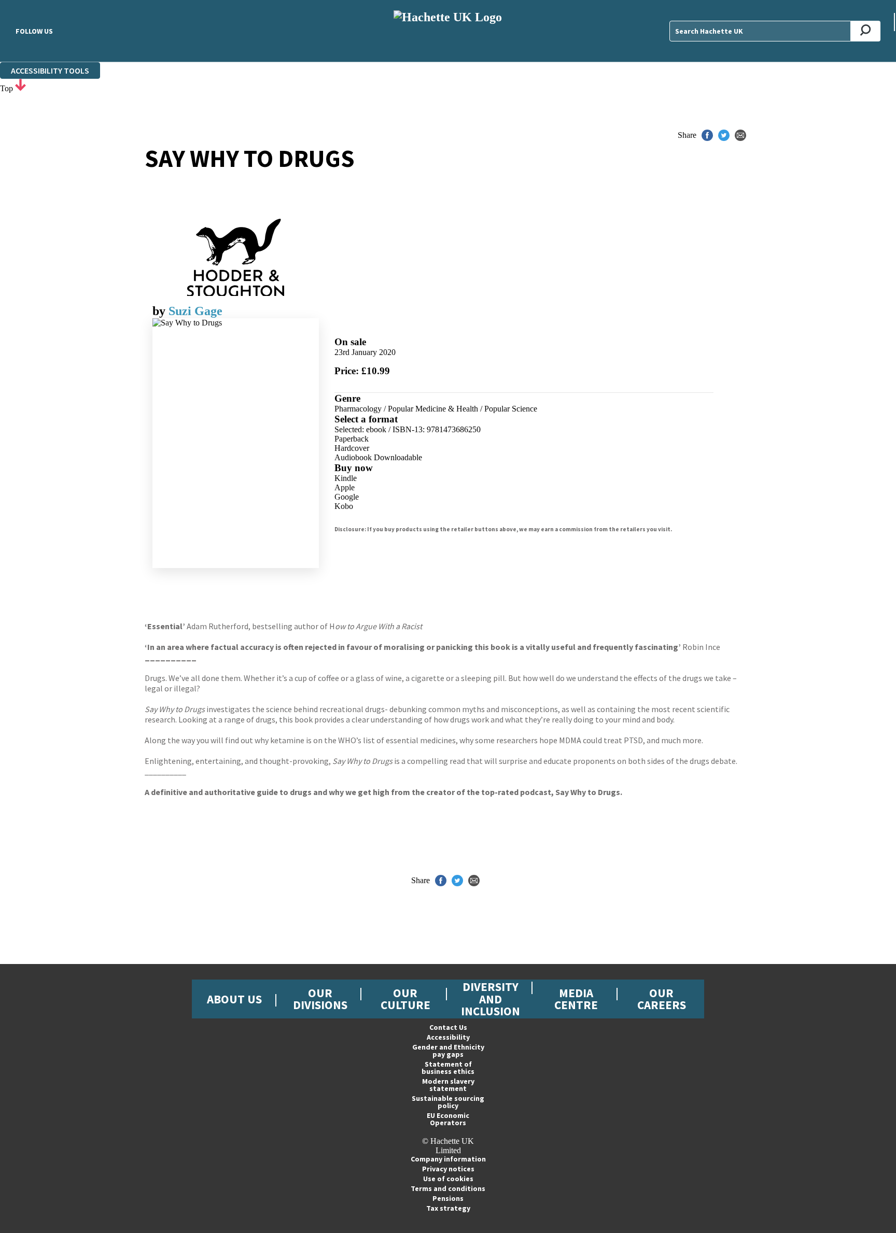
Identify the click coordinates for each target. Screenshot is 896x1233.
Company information (448, 1159)
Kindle (345, 478)
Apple (344, 487)
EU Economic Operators (448, 1119)
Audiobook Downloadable (378, 457)
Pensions (448, 1198)
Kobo (343, 506)
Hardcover (351, 448)
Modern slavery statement (448, 1084)
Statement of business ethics (448, 1067)
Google (346, 496)
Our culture (405, 999)
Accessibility (448, 1037)
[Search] (865, 31)
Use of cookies (448, 1178)
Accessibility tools (50, 70)
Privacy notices (448, 1168)
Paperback (351, 438)
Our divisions (320, 999)
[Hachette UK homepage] (448, 30)
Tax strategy (448, 1208)
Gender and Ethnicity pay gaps (448, 1050)
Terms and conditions (448, 1188)
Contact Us (448, 1027)
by (160, 311)
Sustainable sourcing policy (448, 1102)
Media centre (576, 999)
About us (234, 999)
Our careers (661, 999)
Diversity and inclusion (490, 998)
